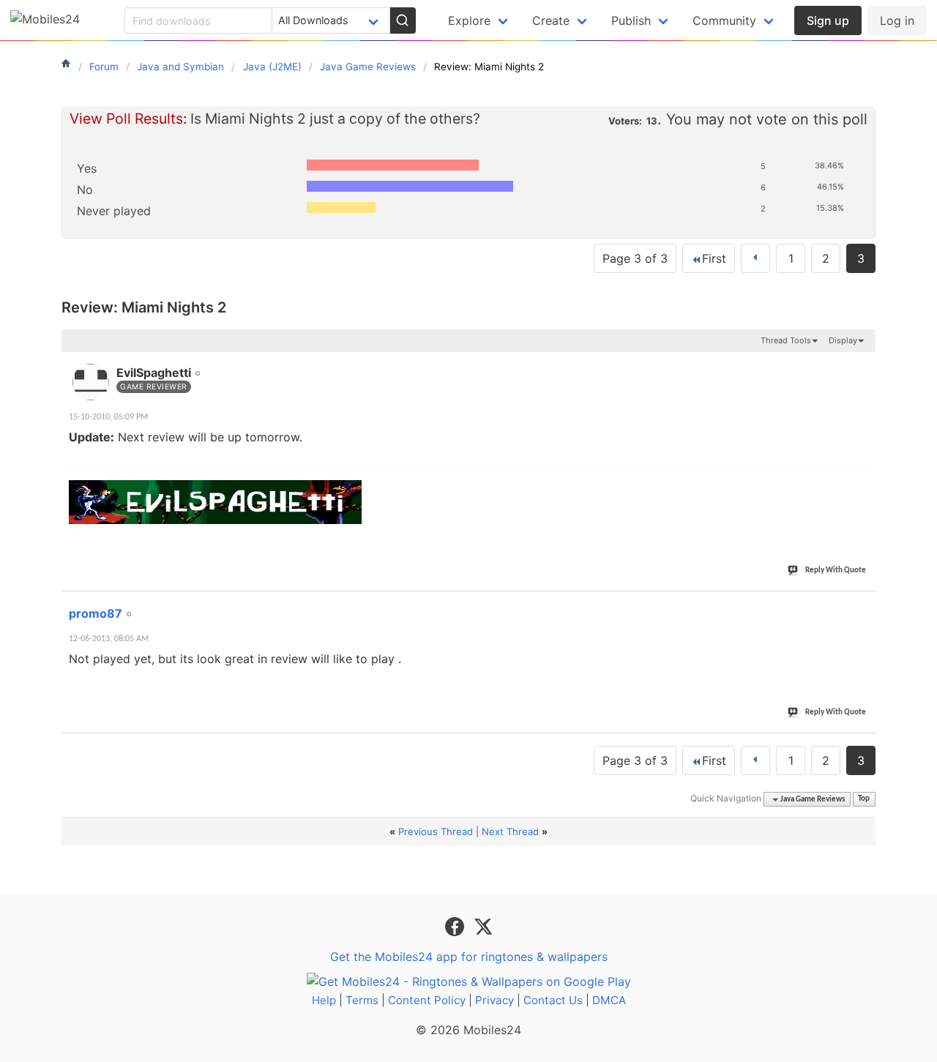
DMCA (609, 1000)
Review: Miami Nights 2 (143, 307)
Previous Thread (435, 831)
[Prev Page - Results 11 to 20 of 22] (755, 258)
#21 (861, 364)
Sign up (828, 20)
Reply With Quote (835, 570)
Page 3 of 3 (635, 258)
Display (843, 340)
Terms (362, 1000)
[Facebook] (456, 925)
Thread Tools (786, 340)
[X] (483, 925)
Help (324, 1000)
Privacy (494, 1000)
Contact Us (553, 1000)
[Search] (402, 20)
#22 (861, 605)
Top (864, 800)
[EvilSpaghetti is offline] (90, 382)
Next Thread (510, 831)
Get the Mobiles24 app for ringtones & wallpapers (469, 956)
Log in (897, 20)
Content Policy (427, 1000)
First (714, 258)
